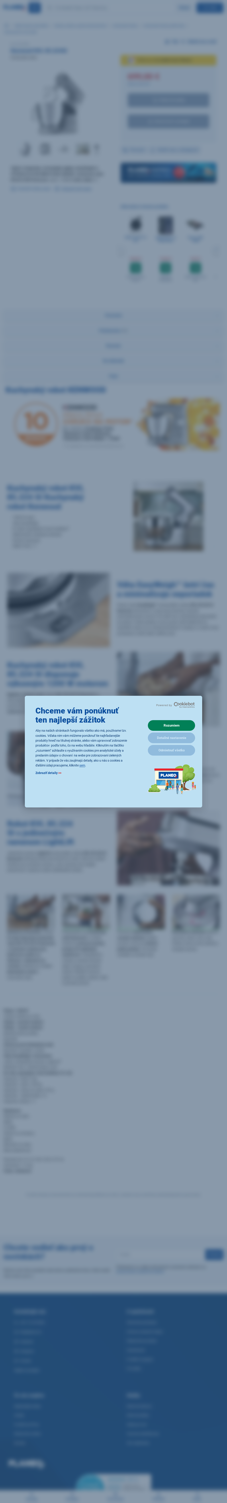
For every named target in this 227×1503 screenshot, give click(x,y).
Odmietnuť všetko (172, 750)
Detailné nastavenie (171, 738)
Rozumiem (172, 725)
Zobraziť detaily (48, 773)
